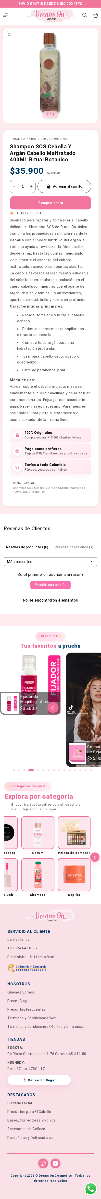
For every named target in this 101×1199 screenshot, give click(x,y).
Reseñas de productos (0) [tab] (27, 547)
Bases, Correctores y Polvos (31, 1120)
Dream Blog (17, 1001)
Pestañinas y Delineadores (30, 1138)
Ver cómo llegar (39, 1080)
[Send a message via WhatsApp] (91, 1189)
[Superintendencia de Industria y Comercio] (50, 969)
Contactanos (18, 939)
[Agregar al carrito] (52, 707)
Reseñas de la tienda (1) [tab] (74, 547)
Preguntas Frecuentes (26, 1009)
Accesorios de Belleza (26, 1129)
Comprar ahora (50, 203)
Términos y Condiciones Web (32, 1018)
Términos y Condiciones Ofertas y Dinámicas (45, 1027)
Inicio (17, 483)
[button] (14, 770)
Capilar (29, 483)
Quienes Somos (20, 992)
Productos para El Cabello (29, 1112)
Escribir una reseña (50, 584)
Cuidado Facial (19, 1103)
